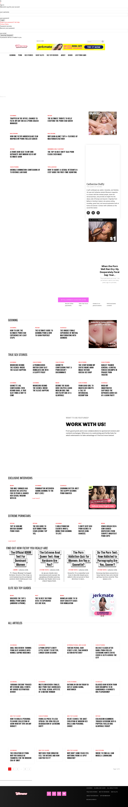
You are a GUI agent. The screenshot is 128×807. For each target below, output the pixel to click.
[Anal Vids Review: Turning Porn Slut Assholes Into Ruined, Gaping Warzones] (21, 634)
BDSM (57, 382)
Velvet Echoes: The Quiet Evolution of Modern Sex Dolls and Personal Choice (77, 722)
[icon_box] (72, 448)
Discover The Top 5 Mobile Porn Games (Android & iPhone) (18, 601)
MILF (79, 523)
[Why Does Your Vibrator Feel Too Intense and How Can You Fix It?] (50, 740)
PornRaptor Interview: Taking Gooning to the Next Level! (44, 491)
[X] (98, 213)
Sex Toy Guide (15, 716)
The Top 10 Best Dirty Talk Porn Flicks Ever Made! (61, 153)
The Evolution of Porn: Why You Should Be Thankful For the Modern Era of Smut (20, 757)
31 (25, 769)
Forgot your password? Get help (10, 22)
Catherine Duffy (23, 570)
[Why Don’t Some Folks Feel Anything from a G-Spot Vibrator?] (78, 740)
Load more (35, 498)
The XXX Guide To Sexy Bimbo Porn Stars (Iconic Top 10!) (40, 530)
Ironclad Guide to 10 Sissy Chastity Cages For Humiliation (68, 601)
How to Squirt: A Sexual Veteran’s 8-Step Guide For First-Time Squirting (63, 171)
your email (3, 33)
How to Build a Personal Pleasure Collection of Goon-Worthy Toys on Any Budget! (20, 722)
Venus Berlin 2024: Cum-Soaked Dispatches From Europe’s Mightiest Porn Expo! (109, 531)
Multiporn (14, 133)
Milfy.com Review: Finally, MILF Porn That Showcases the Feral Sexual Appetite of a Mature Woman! (50, 688)
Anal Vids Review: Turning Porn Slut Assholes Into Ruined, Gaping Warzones (20, 650)
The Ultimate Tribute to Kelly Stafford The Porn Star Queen (60, 119)
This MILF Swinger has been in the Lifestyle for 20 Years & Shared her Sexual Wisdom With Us (19, 493)
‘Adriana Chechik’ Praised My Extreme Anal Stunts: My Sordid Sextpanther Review (20, 688)
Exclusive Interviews (20, 478)
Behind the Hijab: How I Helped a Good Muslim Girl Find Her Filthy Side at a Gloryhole (64, 390)
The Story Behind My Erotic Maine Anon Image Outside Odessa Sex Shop (86, 369)
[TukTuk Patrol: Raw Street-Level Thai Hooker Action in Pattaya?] (78, 634)
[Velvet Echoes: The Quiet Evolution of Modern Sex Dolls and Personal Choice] (78, 705)
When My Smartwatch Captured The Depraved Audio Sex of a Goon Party (109, 390)
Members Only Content (56, 149)
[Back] (0, 3)
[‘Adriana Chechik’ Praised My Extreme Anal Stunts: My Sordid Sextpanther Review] (21, 671)
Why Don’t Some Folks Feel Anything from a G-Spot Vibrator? (78, 755)
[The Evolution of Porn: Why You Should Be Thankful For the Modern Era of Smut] (21, 740)
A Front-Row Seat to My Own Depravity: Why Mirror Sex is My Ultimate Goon (23, 154)
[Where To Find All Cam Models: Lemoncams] (107, 740)
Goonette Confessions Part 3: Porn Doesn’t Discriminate (64, 369)
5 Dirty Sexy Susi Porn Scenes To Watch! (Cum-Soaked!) (85, 530)
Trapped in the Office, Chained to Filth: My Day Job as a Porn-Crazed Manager (24, 121)
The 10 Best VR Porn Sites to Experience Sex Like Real (43, 601)
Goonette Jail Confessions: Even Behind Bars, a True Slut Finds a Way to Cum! (18, 390)
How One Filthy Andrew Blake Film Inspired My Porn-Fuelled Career (24, 137)
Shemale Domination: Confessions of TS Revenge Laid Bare (25, 171)
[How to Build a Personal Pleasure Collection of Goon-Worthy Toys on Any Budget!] (21, 705)
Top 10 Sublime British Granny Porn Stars (16, 528)
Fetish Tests (44, 570)
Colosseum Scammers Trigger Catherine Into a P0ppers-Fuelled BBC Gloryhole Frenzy (106, 722)
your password (4, 18)
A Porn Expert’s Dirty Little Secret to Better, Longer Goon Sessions (49, 650)
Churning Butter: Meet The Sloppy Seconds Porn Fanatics (69, 491)
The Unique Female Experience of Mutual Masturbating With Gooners (69, 334)
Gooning (13, 115)
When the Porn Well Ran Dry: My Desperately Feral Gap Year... (109, 270)
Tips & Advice (52, 167)
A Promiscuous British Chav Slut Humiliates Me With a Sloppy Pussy (40, 369)
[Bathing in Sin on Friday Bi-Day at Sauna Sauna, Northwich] (78, 671)
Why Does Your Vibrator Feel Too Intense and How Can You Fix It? (49, 755)
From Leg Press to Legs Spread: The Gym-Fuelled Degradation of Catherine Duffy (49, 722)
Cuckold (63, 327)
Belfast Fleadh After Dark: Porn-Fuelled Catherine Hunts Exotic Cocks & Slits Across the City (106, 652)
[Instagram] (93, 213)
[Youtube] (64, 794)
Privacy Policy (4, 24)
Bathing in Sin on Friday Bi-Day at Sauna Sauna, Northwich (78, 687)
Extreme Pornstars (19, 515)
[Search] (103, 41)
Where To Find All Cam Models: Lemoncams (105, 754)
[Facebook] (88, 213)
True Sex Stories (17, 354)
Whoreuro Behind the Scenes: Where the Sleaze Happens (18, 367)
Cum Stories (14, 167)
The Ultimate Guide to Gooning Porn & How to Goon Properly (44, 333)
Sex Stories (82, 362)
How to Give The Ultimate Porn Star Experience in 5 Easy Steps (18, 334)
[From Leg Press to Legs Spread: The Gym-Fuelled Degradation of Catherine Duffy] (50, 705)
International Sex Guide (76, 645)
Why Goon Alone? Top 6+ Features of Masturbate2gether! (63, 137)
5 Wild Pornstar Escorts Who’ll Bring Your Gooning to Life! (64, 530)
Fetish (50, 115)
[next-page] (29, 769)
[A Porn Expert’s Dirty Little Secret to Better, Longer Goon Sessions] (50, 634)
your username (4, 12)
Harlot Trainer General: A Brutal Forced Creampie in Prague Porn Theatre (109, 370)
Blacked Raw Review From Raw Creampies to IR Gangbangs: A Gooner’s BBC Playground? (106, 688)
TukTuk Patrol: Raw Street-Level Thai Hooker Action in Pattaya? (77, 650)
